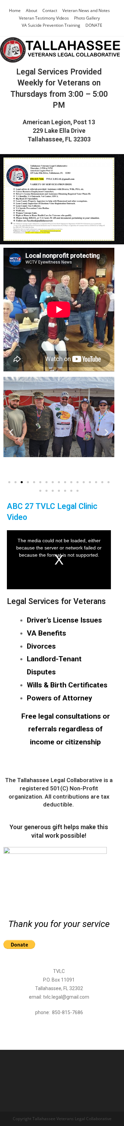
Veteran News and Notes (86, 10)
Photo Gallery (87, 18)
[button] (11, 432)
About (31, 10)
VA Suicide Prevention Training (51, 25)
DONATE (93, 25)
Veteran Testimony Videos (44, 18)
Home (15, 10)
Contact (49, 10)
